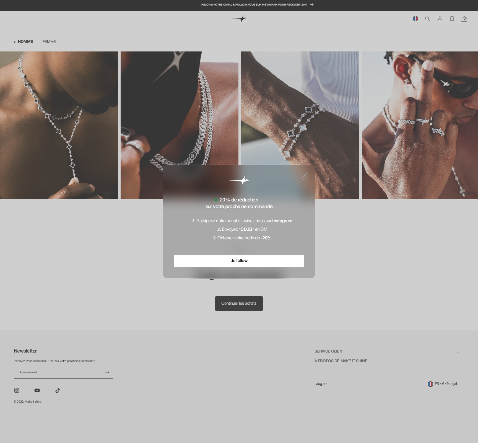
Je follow (239, 261)
